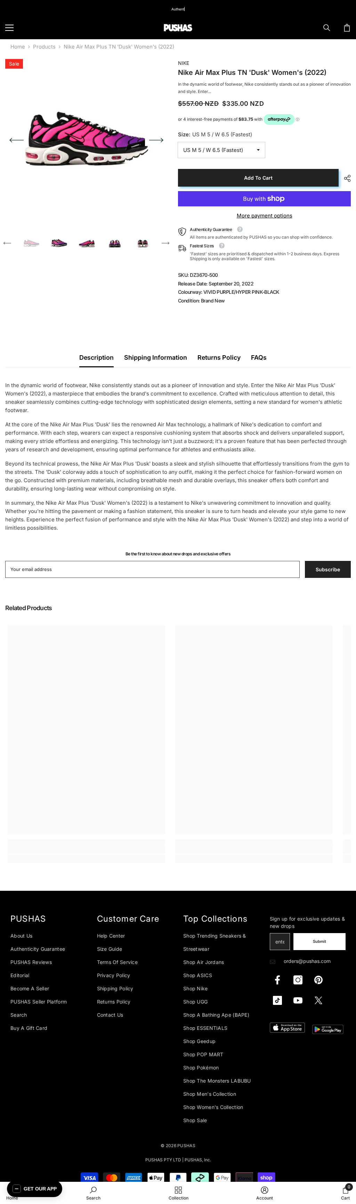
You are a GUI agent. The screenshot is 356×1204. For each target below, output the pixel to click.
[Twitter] (318, 1000)
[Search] (327, 28)
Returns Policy (219, 357)
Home (17, 46)
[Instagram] (298, 980)
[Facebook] (277, 980)
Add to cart (258, 178)
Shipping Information (155, 357)
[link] (86, 850)
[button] (16, 140)
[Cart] (347, 28)
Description (96, 357)
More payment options (264, 215)
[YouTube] (298, 1000)
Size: (215, 134)
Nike (183, 63)
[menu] (9, 28)
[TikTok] (277, 1000)
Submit (319, 941)
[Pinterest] (318, 980)
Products (44, 46)
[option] (86, 140)
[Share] (345, 178)
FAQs (259, 357)
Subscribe (328, 569)
